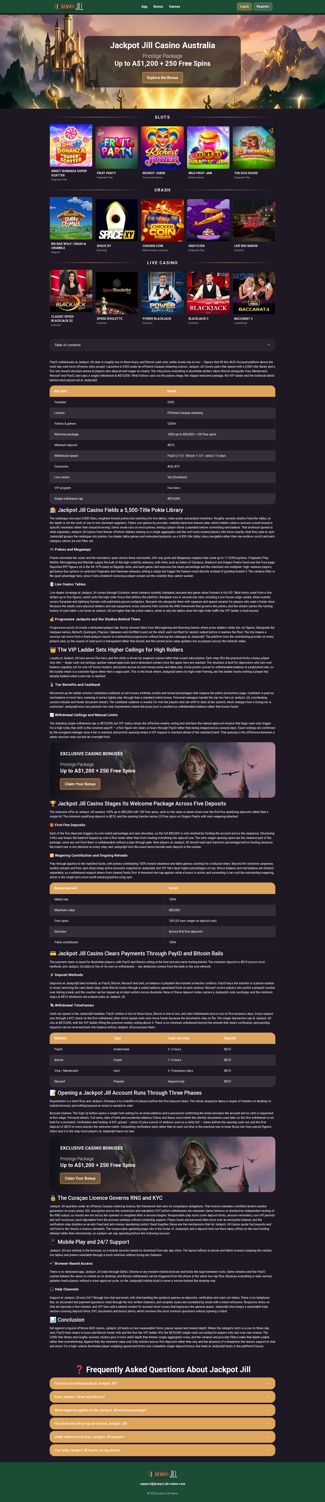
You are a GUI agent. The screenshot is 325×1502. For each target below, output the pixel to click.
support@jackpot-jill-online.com (162, 1484)
